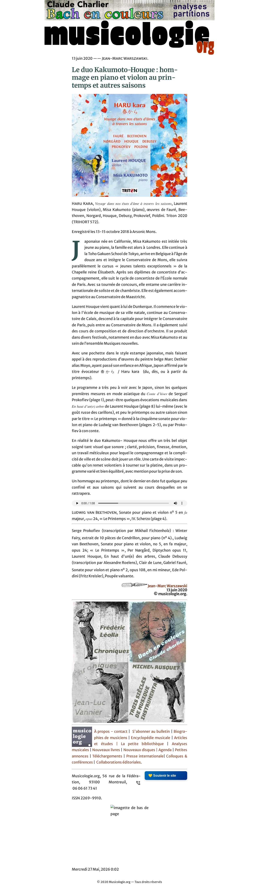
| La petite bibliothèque (140, 744)
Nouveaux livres (106, 750)
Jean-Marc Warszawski (167, 586)
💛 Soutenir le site (162, 775)
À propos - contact (110, 731)
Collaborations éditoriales (118, 762)
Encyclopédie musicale (150, 738)
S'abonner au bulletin (151, 731)
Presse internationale (144, 756)
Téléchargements (107, 756)
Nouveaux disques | (140, 750)
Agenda (165, 750)
